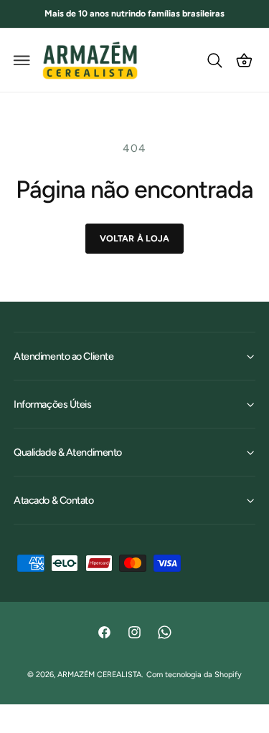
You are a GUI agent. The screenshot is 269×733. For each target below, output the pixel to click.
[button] (22, 60)
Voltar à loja (135, 238)
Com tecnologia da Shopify (194, 674)
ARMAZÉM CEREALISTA (99, 674)
